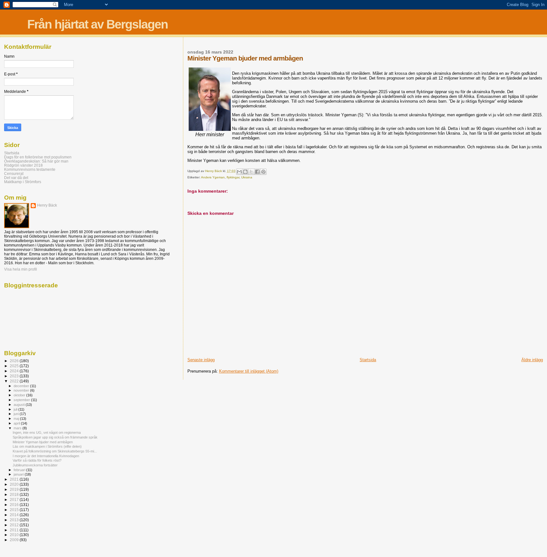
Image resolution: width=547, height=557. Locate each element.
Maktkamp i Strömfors (22, 182)
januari (19, 474)
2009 (15, 540)
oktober (20, 395)
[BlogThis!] (245, 172)
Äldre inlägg (532, 359)
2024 (15, 371)
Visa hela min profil (20, 269)
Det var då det (16, 178)
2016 (15, 505)
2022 (15, 381)
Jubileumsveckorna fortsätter (35, 465)
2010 (15, 535)
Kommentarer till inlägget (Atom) (248, 371)
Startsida (368, 359)
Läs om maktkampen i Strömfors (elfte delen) (47, 446)
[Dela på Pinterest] (263, 172)
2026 (15, 361)
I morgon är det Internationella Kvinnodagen (46, 456)
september (22, 400)
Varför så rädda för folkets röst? (37, 460)
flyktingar (233, 177)
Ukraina (246, 177)
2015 (15, 510)
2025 (15, 366)
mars (18, 428)
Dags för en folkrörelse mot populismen (38, 157)
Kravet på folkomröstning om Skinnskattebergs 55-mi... (55, 451)
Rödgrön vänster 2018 (23, 165)
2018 (15, 494)
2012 (15, 525)
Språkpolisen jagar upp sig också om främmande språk (55, 437)
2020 (15, 484)
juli (16, 409)
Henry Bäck (47, 205)
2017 (15, 499)
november (22, 390)
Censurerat (13, 173)
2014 (15, 515)
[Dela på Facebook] (257, 172)
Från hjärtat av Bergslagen (97, 24)
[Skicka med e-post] (239, 172)
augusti (20, 405)
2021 (15, 479)
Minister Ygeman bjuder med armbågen (43, 442)
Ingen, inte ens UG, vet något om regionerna (47, 432)
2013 (15, 520)
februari (20, 470)
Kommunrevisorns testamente (29, 169)
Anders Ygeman (213, 177)
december (22, 386)
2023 (15, 376)
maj (17, 418)
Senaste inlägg (201, 359)
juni (17, 414)
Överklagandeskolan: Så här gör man (36, 161)
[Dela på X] (251, 172)
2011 (15, 530)
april (17, 423)
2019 (15, 489)
